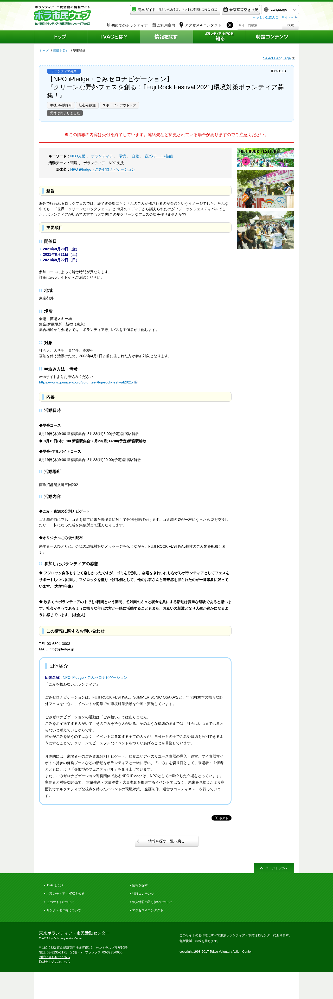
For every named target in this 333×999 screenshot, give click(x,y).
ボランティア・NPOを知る (66, 893)
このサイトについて (61, 902)
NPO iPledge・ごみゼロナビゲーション (102, 169)
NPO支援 (77, 156)
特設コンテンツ (143, 893)
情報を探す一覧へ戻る (166, 841)
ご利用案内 (166, 25)
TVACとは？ (55, 885)
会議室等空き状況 (243, 10)
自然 (135, 156)
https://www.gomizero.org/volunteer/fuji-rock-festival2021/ (86, 382)
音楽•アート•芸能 (159, 156)
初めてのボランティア (129, 25)
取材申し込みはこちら (54, 962)
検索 (290, 25)
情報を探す (60, 51)
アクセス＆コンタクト (147, 910)
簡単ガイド (178, 10)
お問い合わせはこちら (54, 957)
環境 (122, 156)
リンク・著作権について (64, 910)
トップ (43, 51)
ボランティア (102, 156)
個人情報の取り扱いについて (152, 902)
